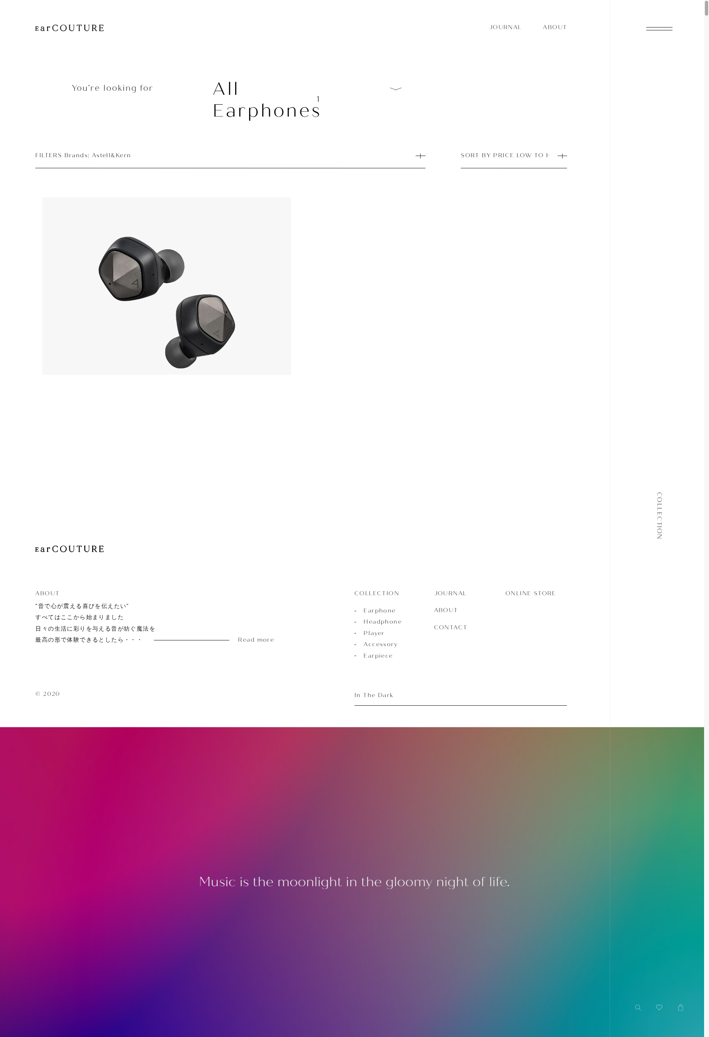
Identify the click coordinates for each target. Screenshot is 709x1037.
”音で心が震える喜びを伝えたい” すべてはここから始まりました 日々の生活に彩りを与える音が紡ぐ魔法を (141, 623)
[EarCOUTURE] (69, 549)
